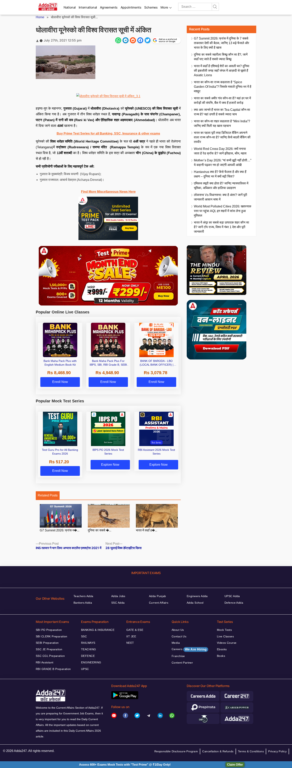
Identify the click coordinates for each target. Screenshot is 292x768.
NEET (130, 642)
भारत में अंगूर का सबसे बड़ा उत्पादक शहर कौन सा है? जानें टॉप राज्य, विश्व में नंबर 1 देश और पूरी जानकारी (221, 227)
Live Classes (225, 636)
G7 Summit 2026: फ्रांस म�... (59, 530)
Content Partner (182, 662)
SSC (84, 636)
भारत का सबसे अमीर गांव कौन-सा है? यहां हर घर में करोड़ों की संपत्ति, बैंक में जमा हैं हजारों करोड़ (222, 100)
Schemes (151, 7)
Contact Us (179, 636)
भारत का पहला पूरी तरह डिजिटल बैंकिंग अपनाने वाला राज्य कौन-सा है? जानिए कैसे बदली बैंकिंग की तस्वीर (222, 137)
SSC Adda (118, 602)
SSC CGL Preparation (50, 655)
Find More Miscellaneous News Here (108, 191)
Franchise (178, 656)
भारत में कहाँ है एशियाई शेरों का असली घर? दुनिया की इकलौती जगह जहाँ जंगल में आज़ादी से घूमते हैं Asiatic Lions (221, 70)
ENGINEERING (91, 662)
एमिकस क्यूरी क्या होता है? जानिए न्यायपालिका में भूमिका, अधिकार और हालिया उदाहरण (221, 186)
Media (176, 642)
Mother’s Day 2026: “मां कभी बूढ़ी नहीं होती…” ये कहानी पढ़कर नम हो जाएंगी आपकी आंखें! (222, 163)
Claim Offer (235, 764)
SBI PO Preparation (49, 629)
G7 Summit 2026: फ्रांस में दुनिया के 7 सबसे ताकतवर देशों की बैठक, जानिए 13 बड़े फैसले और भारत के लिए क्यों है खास (221, 43)
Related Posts (48, 495)
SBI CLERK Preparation (51, 636)
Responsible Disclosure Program (176, 751)
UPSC (85, 669)
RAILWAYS (88, 642)
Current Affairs (158, 602)
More (164, 7)
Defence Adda (233, 602)
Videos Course (226, 642)
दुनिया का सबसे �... (99, 530)
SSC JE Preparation (49, 649)
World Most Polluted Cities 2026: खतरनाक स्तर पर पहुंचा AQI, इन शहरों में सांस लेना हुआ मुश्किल (222, 211)
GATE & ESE (134, 629)
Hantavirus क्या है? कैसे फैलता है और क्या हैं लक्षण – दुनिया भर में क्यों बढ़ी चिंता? (220, 174)
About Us (178, 629)
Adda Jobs (118, 596)
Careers (189, 649)
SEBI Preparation (47, 642)
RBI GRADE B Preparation (53, 669)
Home (40, 17)
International (88, 7)
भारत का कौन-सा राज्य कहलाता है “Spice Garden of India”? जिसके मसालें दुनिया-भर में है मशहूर (222, 86)
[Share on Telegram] (126, 40)
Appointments (131, 7)
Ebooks (222, 649)
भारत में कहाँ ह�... (146, 530)
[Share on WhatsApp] (118, 40)
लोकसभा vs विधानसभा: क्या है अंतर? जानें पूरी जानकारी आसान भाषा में (220, 197)
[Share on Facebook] (140, 40)
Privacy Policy (277, 751)
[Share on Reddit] (133, 40)
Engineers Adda (197, 596)
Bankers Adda (82, 602)
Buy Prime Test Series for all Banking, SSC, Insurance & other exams (108, 133)
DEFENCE (88, 655)
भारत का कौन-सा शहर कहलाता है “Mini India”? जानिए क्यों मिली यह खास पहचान (222, 123)
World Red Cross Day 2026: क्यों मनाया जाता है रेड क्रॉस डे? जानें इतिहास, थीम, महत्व (220, 151)
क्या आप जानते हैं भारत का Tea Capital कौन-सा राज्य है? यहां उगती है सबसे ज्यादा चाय (222, 112)
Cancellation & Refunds (217, 751)
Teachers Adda (83, 596)
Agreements (109, 7)
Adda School (195, 602)
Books (221, 655)
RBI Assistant (44, 662)
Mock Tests (224, 629)
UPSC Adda (232, 596)
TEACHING (88, 649)
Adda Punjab (157, 596)
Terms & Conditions (251, 751)
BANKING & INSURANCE (97, 629)
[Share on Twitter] (148, 40)
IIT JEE (131, 636)
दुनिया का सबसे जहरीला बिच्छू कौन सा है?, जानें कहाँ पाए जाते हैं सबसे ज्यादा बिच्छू (221, 57)
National (70, 7)
